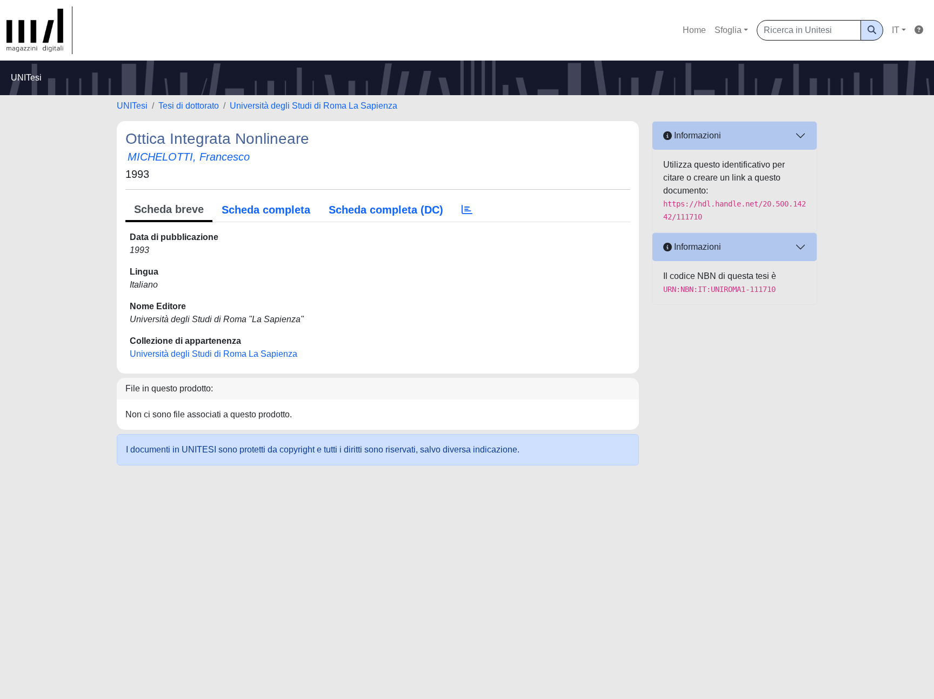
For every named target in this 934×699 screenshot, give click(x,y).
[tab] (467, 209)
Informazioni (696, 135)
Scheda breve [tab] (169, 209)
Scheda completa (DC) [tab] (386, 210)
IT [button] (895, 30)
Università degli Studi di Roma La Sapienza (313, 105)
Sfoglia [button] (728, 30)
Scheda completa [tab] (266, 210)
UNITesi (132, 105)
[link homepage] (39, 30)
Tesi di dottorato (188, 105)
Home (694, 30)
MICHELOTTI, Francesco (189, 157)
